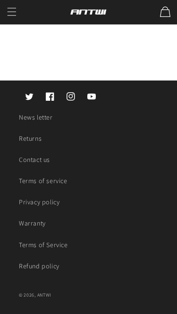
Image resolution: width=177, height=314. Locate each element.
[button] (11, 11)
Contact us (34, 159)
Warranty (32, 223)
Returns (30, 138)
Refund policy (39, 266)
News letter (36, 117)
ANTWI (44, 295)
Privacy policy (39, 202)
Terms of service (43, 181)
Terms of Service (43, 245)
